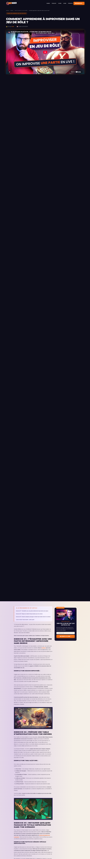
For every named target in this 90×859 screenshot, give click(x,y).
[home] (26, 3)
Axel (13, 26)
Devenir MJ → (79, 3)
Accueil (7, 10)
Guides (11, 10)
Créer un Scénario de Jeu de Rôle (21, 10)
